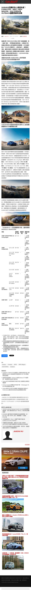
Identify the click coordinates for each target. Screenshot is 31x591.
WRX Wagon (22, 364)
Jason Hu (7, 36)
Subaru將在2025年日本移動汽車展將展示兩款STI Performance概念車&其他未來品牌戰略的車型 (15, 389)
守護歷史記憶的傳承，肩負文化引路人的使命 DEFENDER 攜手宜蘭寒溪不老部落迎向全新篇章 (15, 423)
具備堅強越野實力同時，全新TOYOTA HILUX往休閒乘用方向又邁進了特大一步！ (15, 496)
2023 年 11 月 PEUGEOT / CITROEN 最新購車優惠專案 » (15, 402)
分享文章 (4, 355)
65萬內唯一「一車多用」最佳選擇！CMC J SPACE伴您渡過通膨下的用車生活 (15, 553)
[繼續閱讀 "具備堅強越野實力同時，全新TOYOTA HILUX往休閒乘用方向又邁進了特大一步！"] (13, 506)
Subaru (4, 364)
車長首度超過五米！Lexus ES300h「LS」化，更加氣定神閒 (15, 534)
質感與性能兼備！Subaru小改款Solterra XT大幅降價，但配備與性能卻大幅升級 (15, 378)
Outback (12, 367)
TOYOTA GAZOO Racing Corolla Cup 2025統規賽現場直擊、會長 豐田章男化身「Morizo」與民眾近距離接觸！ (16, 410)
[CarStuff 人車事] (11, 0)
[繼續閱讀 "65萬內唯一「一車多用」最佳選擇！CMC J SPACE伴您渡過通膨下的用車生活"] (13, 563)
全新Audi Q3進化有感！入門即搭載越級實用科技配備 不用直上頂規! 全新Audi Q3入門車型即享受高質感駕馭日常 (15, 477)
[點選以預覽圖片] (15, 25)
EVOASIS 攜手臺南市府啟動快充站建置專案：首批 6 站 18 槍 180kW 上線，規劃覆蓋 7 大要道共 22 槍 (15, 415)
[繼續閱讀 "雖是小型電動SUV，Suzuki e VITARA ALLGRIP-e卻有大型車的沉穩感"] (13, 525)
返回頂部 (27, 444)
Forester (10, 364)
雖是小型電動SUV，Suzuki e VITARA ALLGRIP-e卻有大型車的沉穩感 (15, 515)
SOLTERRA (5, 367)
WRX (15, 364)
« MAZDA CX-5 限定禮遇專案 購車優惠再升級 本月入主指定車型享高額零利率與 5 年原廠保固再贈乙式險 (15, 398)
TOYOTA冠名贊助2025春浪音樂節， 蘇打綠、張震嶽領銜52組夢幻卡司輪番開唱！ (16, 427)
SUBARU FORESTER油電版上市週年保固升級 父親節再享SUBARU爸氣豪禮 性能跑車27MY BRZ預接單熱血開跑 (16, 374)
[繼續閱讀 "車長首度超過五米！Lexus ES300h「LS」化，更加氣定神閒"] (13, 544)
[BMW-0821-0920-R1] (16, 459)
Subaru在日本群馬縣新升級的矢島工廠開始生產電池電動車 (16, 382)
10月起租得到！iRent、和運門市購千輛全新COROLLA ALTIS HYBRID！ (14, 419)
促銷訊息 (25, 36)
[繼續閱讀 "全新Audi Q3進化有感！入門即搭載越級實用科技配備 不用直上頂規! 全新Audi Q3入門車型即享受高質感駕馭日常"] (13, 487)
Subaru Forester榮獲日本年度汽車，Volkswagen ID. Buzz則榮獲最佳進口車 (16, 385)
